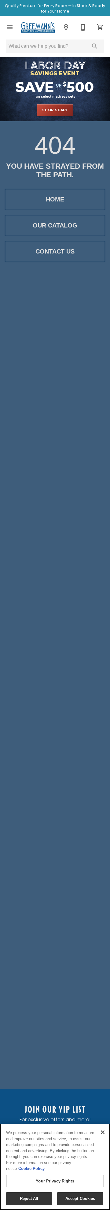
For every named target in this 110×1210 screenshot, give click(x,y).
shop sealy (55, 110)
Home (55, 199)
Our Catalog (55, 225)
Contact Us (55, 251)
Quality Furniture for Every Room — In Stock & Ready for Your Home (55, 8)
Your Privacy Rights (55, 1181)
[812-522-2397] (83, 27)
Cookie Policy (31, 1168)
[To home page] (38, 27)
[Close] (102, 1132)
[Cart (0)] (100, 27)
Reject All (29, 1198)
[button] (9, 27)
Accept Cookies (80, 1198)
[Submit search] (94, 46)
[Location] (66, 27)
